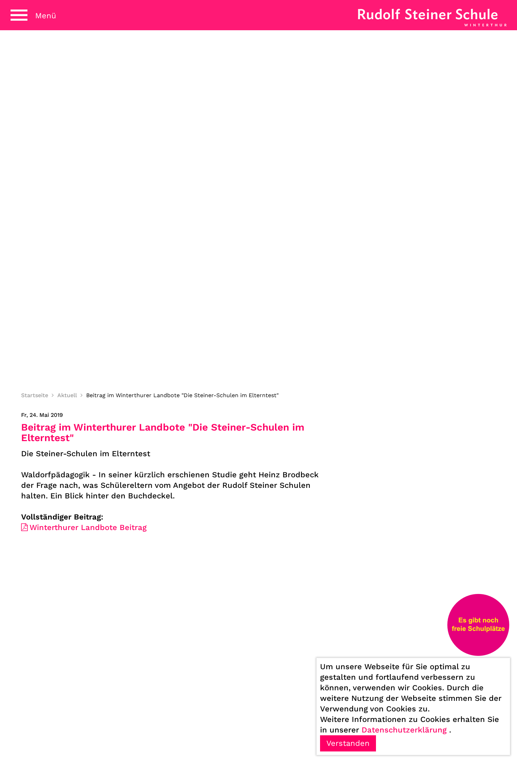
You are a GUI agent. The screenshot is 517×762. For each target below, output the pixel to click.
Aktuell (67, 395)
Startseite (34, 395)
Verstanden (348, 743)
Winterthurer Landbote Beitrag (88, 527)
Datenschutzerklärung (404, 729)
